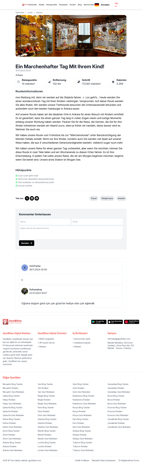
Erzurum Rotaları (115, 411)
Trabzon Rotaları (80, 446)
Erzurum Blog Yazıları (117, 407)
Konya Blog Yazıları (81, 407)
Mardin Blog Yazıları (47, 431)
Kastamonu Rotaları (81, 400)
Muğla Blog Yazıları (46, 396)
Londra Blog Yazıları (47, 442)
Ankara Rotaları (10, 446)
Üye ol (116, 4)
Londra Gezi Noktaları (47, 450)
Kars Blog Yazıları (80, 419)
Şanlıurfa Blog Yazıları (12, 407)
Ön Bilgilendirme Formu (128, 460)
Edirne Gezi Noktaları (12, 427)
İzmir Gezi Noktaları (81, 392)
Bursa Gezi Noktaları (117, 403)
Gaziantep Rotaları (116, 388)
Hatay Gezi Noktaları (12, 403)
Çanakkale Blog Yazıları (118, 419)
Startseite (33, 4)
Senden (25, 243)
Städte (41, 4)
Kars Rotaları (78, 423)
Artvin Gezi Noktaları (12, 438)
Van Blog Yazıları (45, 384)
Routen (73, 4)
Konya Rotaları (79, 411)
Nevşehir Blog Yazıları (13, 384)
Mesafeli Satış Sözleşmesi (104, 460)
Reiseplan (63, 4)
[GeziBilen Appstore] (115, 322)
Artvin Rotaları (9, 435)
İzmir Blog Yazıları (81, 384)
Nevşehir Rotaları (10, 388)
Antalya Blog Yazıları (82, 431)
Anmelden (105, 5)
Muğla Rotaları (44, 400)
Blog (80, 4)
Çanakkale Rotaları (116, 423)
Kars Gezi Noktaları (81, 427)
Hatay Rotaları (9, 400)
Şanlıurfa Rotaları (10, 411)
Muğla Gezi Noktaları (47, 403)
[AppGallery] (131, 322)
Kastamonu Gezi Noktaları (84, 403)
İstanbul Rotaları (45, 423)
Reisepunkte (51, 4)
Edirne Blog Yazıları (11, 419)
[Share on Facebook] (37, 198)
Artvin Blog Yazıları (11, 431)
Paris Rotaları (44, 411)
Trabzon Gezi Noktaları (83, 450)
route (30, 12)
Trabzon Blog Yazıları (82, 442)
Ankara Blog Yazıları (12, 442)
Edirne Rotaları (9, 423)
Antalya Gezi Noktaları (83, 438)
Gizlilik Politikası (82, 460)
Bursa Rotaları (114, 400)
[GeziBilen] (25, 5)
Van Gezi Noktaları (46, 392)
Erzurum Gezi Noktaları (118, 415)
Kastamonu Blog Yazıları (83, 396)
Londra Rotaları (44, 446)
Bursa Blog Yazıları (116, 396)
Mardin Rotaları (44, 435)
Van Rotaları (43, 388)
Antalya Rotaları (80, 435)
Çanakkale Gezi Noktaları (119, 427)
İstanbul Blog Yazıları (47, 419)
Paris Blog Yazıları (46, 407)
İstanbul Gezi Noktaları (48, 427)
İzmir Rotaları (78, 388)
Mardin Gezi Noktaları (47, 438)
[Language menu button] (96, 5)
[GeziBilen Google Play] (98, 322)
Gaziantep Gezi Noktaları (119, 392)
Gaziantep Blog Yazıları (118, 384)
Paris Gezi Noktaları (46, 415)
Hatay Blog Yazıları (11, 396)
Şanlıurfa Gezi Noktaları (13, 415)
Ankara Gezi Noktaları (12, 450)
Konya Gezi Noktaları (82, 415)
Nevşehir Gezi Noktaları (13, 392)
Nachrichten (89, 4)
